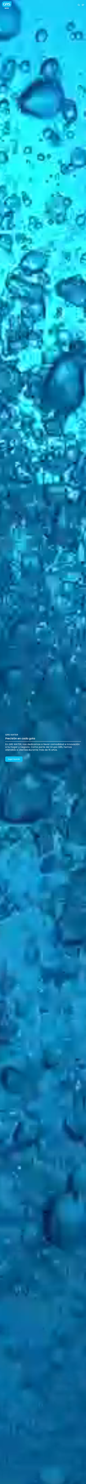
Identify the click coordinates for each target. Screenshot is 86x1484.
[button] (83, 5)
